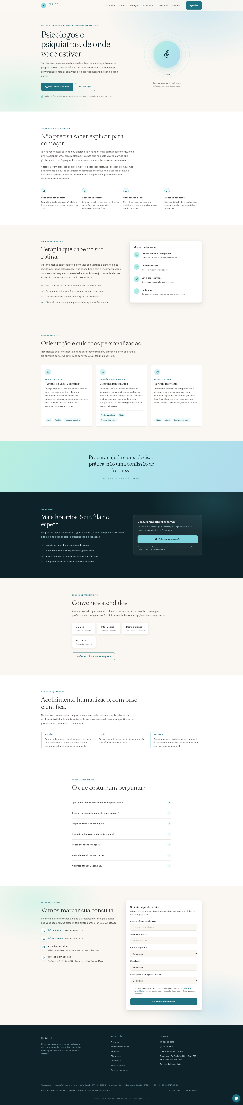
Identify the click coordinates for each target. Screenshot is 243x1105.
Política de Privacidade (170, 1064)
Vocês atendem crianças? (86, 844)
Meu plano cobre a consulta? (88, 855)
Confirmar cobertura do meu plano (93, 656)
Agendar (194, 5)
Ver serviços (85, 86)
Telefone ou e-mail (138, 934)
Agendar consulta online (57, 86)
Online (122, 5)
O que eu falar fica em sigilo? (88, 823)
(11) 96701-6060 (56, 938)
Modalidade (135, 961)
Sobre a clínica (118, 1065)
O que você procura (138, 948)
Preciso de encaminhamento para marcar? (95, 813)
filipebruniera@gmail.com (139, 1099)
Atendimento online (120, 1046)
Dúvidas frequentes (120, 1070)
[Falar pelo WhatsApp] (236, 1098)
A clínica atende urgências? (87, 865)
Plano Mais (147, 5)
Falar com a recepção (169, 539)
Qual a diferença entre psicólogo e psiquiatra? (97, 802)
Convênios (163, 5)
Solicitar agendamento (163, 1001)
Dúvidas (176, 5)
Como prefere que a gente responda (146, 974)
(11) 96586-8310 (56, 930)
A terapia (110, 5)
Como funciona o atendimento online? (93, 834)
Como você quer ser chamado (143, 921)
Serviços (134, 5)
